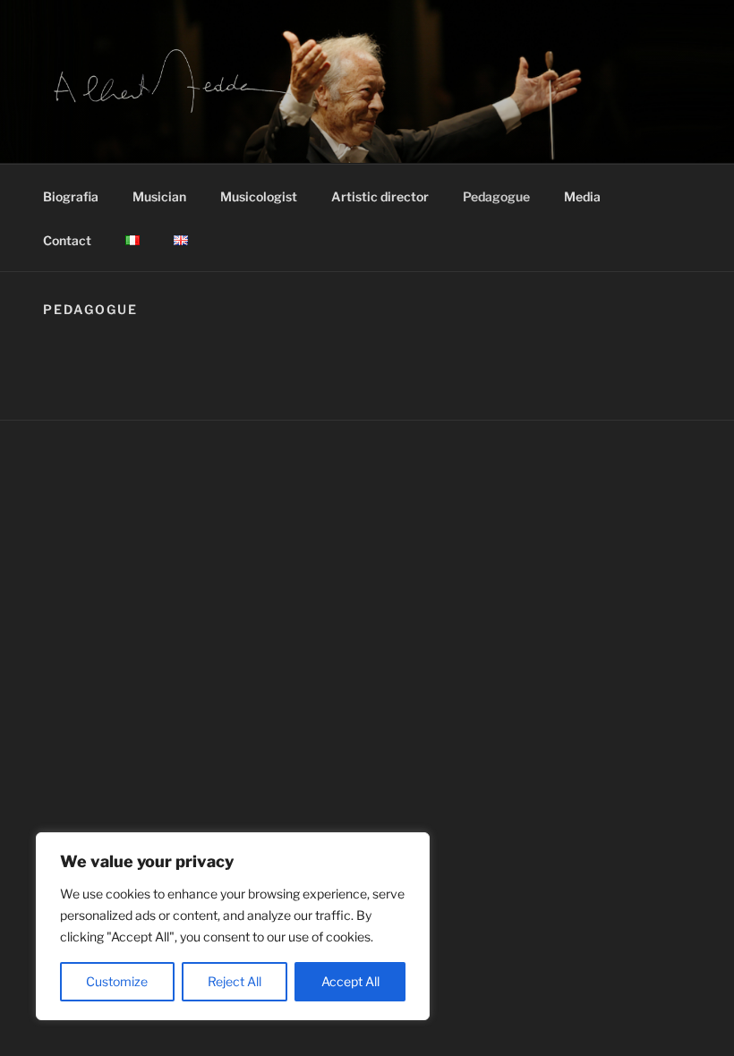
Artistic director (380, 196)
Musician (159, 196)
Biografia (70, 196)
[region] (233, 926)
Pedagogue (496, 196)
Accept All (350, 981)
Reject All (234, 981)
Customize (117, 981)
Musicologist (258, 196)
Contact (67, 240)
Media (582, 196)
